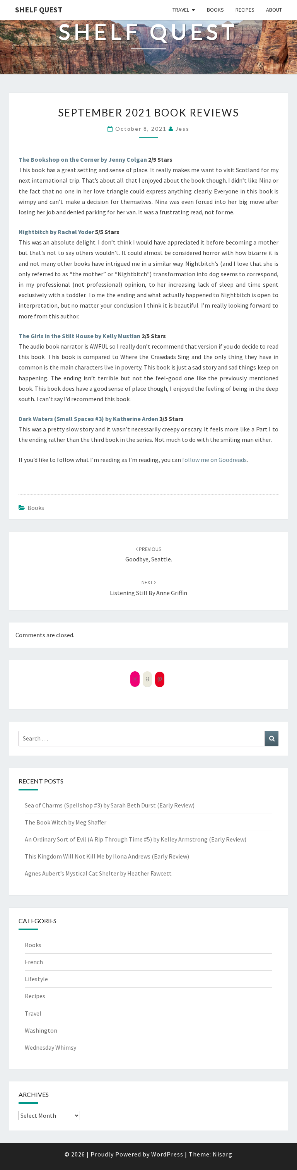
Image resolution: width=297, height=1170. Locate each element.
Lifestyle (36, 979)
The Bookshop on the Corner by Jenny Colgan (83, 159)
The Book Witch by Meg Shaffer (65, 822)
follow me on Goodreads (214, 460)
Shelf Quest (38, 9)
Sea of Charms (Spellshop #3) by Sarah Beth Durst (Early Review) (110, 805)
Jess (182, 128)
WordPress (167, 1154)
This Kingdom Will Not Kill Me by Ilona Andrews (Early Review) (107, 856)
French (34, 962)
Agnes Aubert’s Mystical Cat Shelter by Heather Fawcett (98, 873)
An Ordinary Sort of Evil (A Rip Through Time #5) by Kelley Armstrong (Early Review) (135, 839)
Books (215, 9)
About (274, 9)
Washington (41, 1030)
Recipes (245, 9)
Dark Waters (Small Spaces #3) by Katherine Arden (88, 418)
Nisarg (222, 1154)
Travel (180, 9)
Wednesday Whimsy (50, 1047)
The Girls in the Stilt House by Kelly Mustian (79, 336)
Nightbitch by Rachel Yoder (56, 232)
